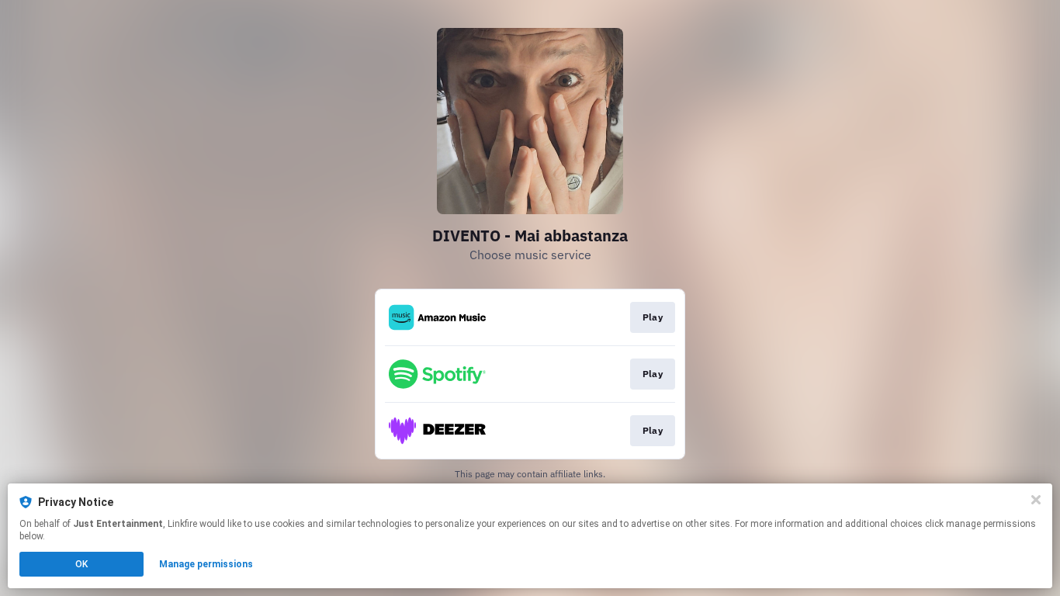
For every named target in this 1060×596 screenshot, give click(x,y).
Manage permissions (206, 564)
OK (81, 564)
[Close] (1036, 499)
